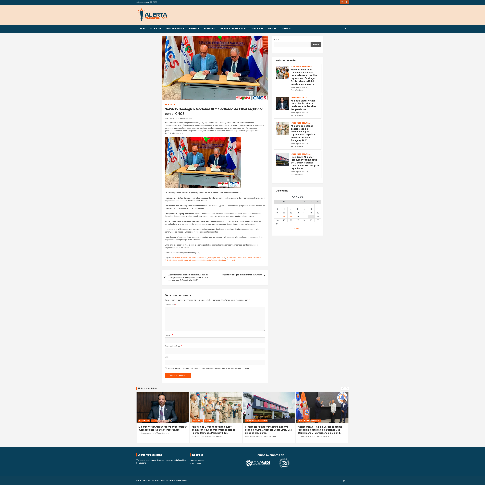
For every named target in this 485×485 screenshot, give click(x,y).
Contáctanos (195, 464)
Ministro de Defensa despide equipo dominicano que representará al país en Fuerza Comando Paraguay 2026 (303, 133)
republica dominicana (186, 260)
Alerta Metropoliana (200, 258)
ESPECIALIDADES (174, 29)
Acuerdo (176, 258)
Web (166, 357)
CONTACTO (286, 29)
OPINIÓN (193, 29)
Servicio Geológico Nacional (215, 260)
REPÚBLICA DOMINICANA (231, 29)
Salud (304, 98)
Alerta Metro (186, 258)
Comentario (170, 304)
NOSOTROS (209, 29)
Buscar (277, 39)
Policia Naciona (171, 260)
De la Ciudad (296, 67)
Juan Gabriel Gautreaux (251, 258)
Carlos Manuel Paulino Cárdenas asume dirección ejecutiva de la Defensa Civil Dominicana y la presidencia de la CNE (267, 429)
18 (284, 216)
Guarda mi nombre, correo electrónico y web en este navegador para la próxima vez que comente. (209, 368)
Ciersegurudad (214, 258)
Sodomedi (231, 260)
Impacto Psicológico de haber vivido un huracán (242, 275)
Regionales (307, 67)
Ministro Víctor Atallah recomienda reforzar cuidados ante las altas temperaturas (303, 105)
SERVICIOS (255, 29)
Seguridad (170, 105)
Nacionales (296, 98)
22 (311, 216)
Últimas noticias (147, 388)
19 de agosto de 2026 (307, 439)
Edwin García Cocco (234, 258)
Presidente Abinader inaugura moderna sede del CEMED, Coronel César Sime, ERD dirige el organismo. (305, 163)
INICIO (142, 29)
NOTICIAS (154, 29)
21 (304, 216)
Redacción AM (186, 118)
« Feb (296, 228)
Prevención (316, 421)
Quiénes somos (197, 460)
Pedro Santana (297, 90)
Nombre (169, 335)
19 (291, 216)
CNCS (223, 258)
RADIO (270, 29)
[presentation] (343, 388)
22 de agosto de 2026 (299, 87)
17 (277, 216)
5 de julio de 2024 (172, 118)
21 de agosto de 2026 (299, 113)
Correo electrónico (173, 346)
